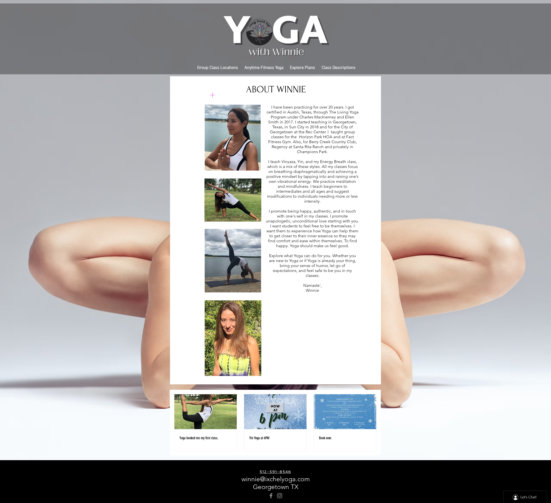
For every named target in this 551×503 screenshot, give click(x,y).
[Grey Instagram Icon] (279, 495)
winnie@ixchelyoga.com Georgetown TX (275, 483)
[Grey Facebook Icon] (271, 495)
